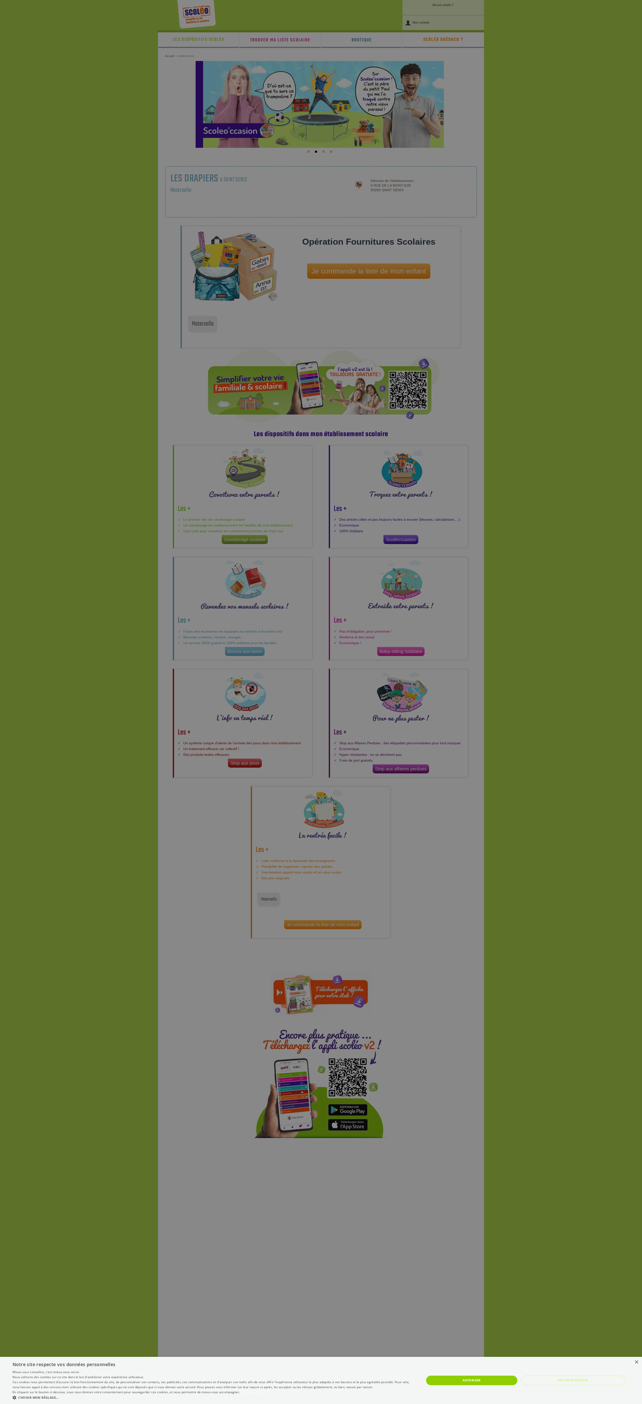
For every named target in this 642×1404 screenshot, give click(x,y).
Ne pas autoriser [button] (573, 1380)
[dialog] (321, 1380)
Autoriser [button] (472, 1380)
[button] (212, 1397)
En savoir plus (251, 1392)
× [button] (636, 1362)
